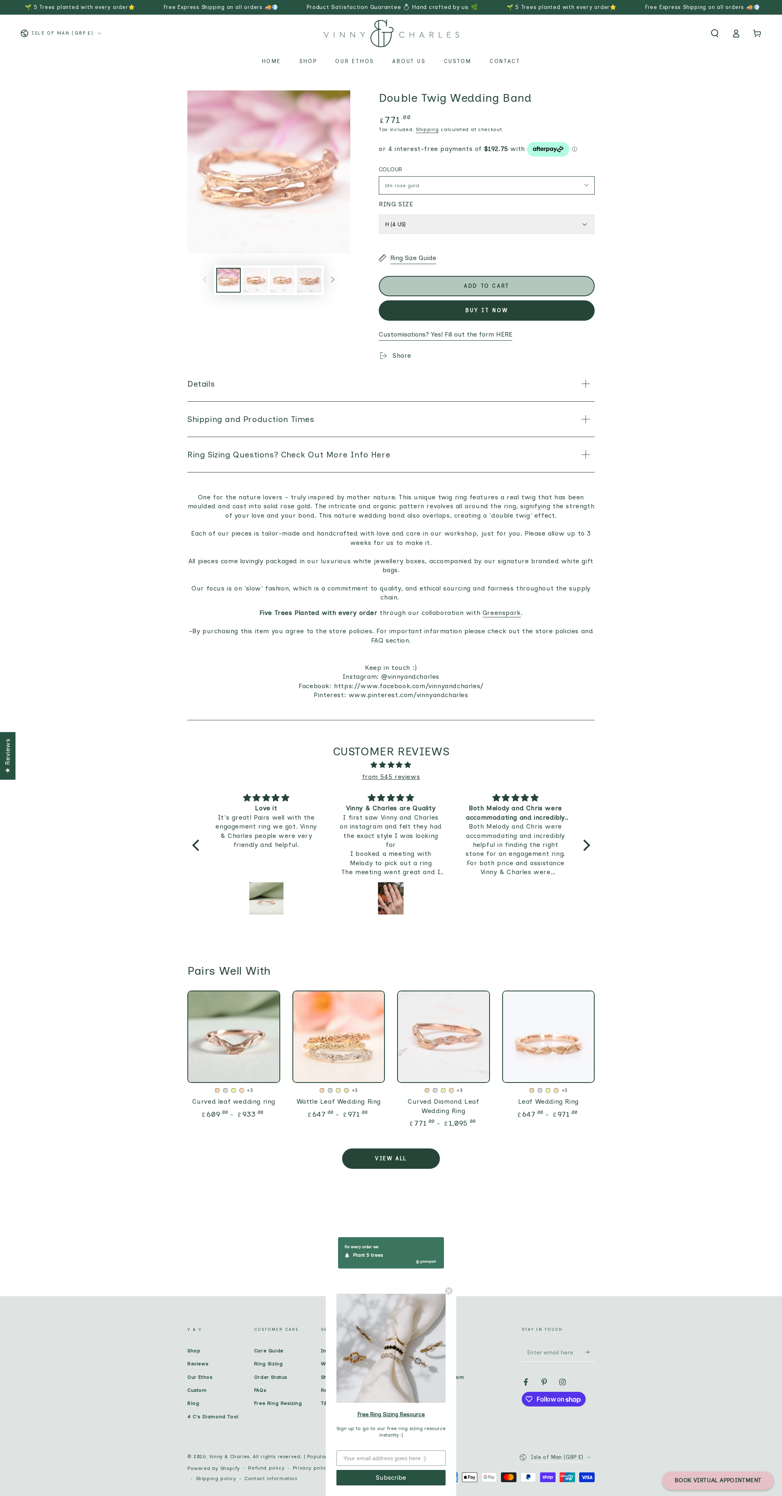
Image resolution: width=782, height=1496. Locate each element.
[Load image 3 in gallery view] (282, 280)
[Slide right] (333, 280)
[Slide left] (205, 280)
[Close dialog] (449, 1291)
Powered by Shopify (213, 1468)
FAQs (260, 1390)
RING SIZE (396, 204)
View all (391, 1158)
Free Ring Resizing (278, 1403)
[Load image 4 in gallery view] (309, 280)
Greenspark (502, 613)
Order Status (270, 1377)
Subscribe (391, 1477)
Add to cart (487, 286)
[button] (714, 33)
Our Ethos (199, 1377)
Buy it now (486, 310)
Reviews (197, 1364)
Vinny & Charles (229, 1456)
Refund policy (266, 1468)
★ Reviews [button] (7, 755)
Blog (193, 1403)
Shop (193, 1351)
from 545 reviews (391, 777)
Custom (197, 1390)
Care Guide (268, 1351)
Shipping (427, 129)
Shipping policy (216, 1478)
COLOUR (390, 169)
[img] (391, 765)
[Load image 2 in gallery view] (255, 280)
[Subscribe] (590, 1352)
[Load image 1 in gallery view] (228, 280)
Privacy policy (311, 1468)
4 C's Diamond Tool (213, 1416)
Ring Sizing (268, 1364)
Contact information (270, 1478)
